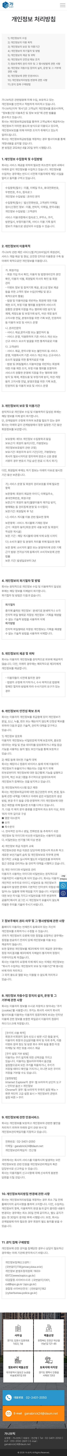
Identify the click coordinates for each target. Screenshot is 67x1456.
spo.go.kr (29, 1284)
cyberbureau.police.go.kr (21, 1293)
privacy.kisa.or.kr (32, 1266)
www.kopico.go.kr (23, 1275)
